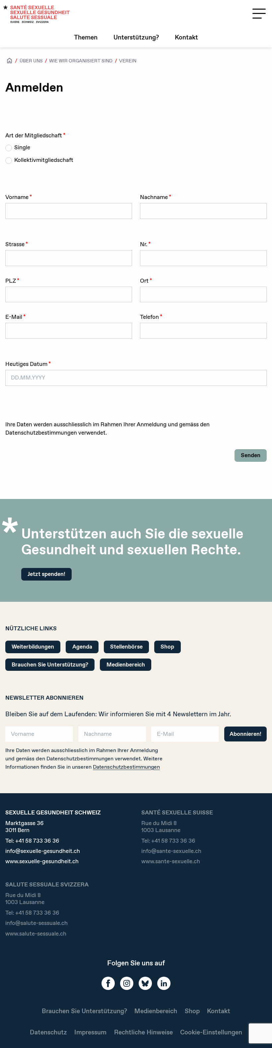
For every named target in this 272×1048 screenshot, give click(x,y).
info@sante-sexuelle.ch (171, 851)
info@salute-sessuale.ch (36, 923)
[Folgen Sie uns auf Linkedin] (163, 983)
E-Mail (13, 316)
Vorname (17, 197)
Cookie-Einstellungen (211, 1032)
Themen (86, 37)
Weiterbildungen (33, 646)
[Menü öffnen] (259, 14)
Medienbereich (125, 664)
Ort (144, 280)
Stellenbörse (126, 646)
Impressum (90, 1032)
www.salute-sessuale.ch (35, 933)
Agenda (82, 646)
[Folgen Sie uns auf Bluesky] (145, 983)
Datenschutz (48, 1032)
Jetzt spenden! (46, 574)
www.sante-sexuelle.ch (170, 861)
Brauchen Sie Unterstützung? (50, 664)
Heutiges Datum (26, 364)
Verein (127, 61)
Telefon (149, 316)
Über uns (31, 61)
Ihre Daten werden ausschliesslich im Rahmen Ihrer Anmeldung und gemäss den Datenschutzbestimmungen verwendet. (107, 429)
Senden (250, 455)
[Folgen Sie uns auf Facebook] (108, 983)
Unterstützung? (136, 37)
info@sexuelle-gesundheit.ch (42, 851)
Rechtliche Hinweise (143, 1032)
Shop (167, 646)
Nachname (154, 197)
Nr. (143, 244)
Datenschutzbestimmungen (126, 766)
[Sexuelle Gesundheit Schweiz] (37, 14)
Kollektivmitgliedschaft (43, 160)
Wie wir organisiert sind (80, 61)
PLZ (10, 280)
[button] (257, 1032)
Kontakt (186, 37)
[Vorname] (39, 733)
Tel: (32, 840)
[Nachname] (112, 733)
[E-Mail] (185, 733)
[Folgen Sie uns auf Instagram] (126, 983)
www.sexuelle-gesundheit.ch (42, 861)
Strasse (15, 244)
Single (22, 147)
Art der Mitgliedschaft (33, 135)
